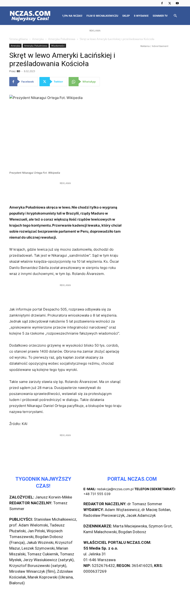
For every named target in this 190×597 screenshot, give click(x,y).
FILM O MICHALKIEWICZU (102, 15)
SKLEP (126, 15)
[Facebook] (161, 3)
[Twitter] (169, 3)
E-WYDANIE (141, 15)
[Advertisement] (95, 63)
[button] (175, 16)
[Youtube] (177, 3)
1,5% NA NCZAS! (72, 15)
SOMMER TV (160, 15)
